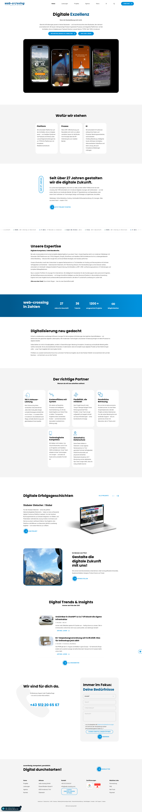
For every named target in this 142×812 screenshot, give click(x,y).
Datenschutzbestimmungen (106, 725)
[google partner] (89, 786)
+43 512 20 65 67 (44, 704)
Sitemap (55, 801)
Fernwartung (113, 784)
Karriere (25, 793)
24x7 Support (98, 801)
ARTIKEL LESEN (62, 631)
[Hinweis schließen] (21, 807)
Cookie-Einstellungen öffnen (99, 732)
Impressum (40, 801)
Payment (112, 793)
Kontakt (92, 801)
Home (53, 4)
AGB (51, 801)
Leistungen (26, 786)
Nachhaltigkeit (87, 801)
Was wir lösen (86, 34)
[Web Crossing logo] (14, 3)
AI (106, 4)
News (97, 4)
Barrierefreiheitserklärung (77, 801)
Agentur (25, 790)
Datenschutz (46, 801)
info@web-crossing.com (68, 786)
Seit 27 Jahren (41, 184)
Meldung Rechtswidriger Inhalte (64, 801)
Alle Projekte (104, 496)
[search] (114, 3)
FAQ (110, 786)
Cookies (103, 801)
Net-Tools (112, 790)
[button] (116, 496)
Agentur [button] (87, 4)
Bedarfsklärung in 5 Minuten (62, 34)
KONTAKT (127, 4)
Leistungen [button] (64, 4)
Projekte (76, 4)
